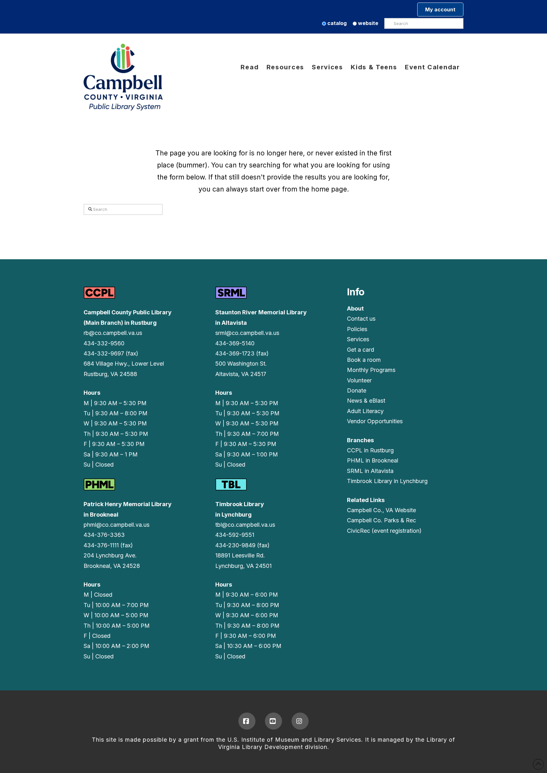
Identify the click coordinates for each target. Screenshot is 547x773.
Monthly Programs (371, 370)
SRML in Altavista (370, 471)
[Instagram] (300, 721)
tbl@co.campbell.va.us (245, 524)
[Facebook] (246, 721)
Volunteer (359, 380)
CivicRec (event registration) (384, 530)
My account (440, 9)
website (367, 23)
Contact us (361, 318)
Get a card (360, 349)
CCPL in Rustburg (370, 450)
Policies (357, 329)
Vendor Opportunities (375, 421)
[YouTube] (273, 721)
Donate (356, 390)
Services (358, 339)
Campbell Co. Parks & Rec (381, 520)
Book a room (364, 359)
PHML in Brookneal (372, 460)
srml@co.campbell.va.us (247, 333)
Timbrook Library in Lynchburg (387, 481)
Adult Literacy (365, 411)
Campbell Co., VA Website (381, 510)
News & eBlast (366, 400)
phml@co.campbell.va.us (116, 524)
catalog (336, 23)
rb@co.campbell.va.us (113, 333)
